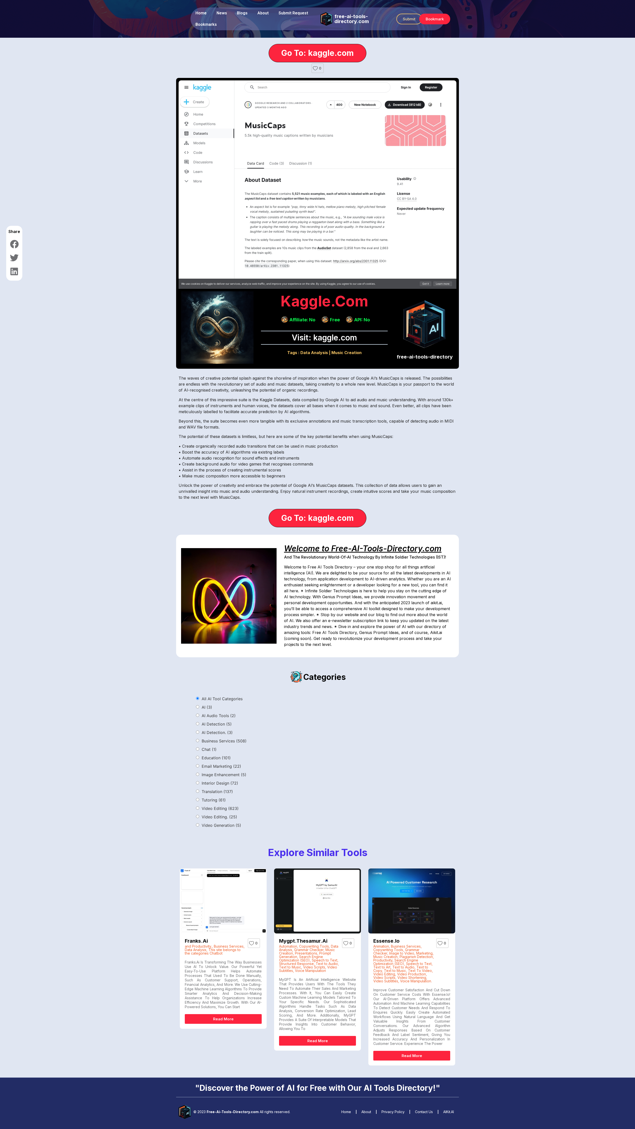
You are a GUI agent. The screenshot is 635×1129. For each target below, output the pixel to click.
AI (207, 707)
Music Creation (346, 352)
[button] (409, 19)
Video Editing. (219, 817)
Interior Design (220, 783)
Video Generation (221, 825)
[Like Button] (315, 68)
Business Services (224, 741)
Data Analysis (314, 352)
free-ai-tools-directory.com (351, 18)
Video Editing (220, 808)
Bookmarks (206, 24)
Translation (217, 792)
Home (201, 13)
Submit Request (293, 13)
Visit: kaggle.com (324, 337)
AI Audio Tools (219, 716)
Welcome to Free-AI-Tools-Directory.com (363, 548)
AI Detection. (217, 732)
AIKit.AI (448, 1112)
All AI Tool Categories (222, 699)
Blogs (242, 13)
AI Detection (217, 724)
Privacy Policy (393, 1112)
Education (216, 758)
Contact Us (424, 1112)
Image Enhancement (224, 775)
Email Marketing (221, 766)
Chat (209, 749)
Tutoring (214, 800)
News (222, 13)
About (263, 13)
